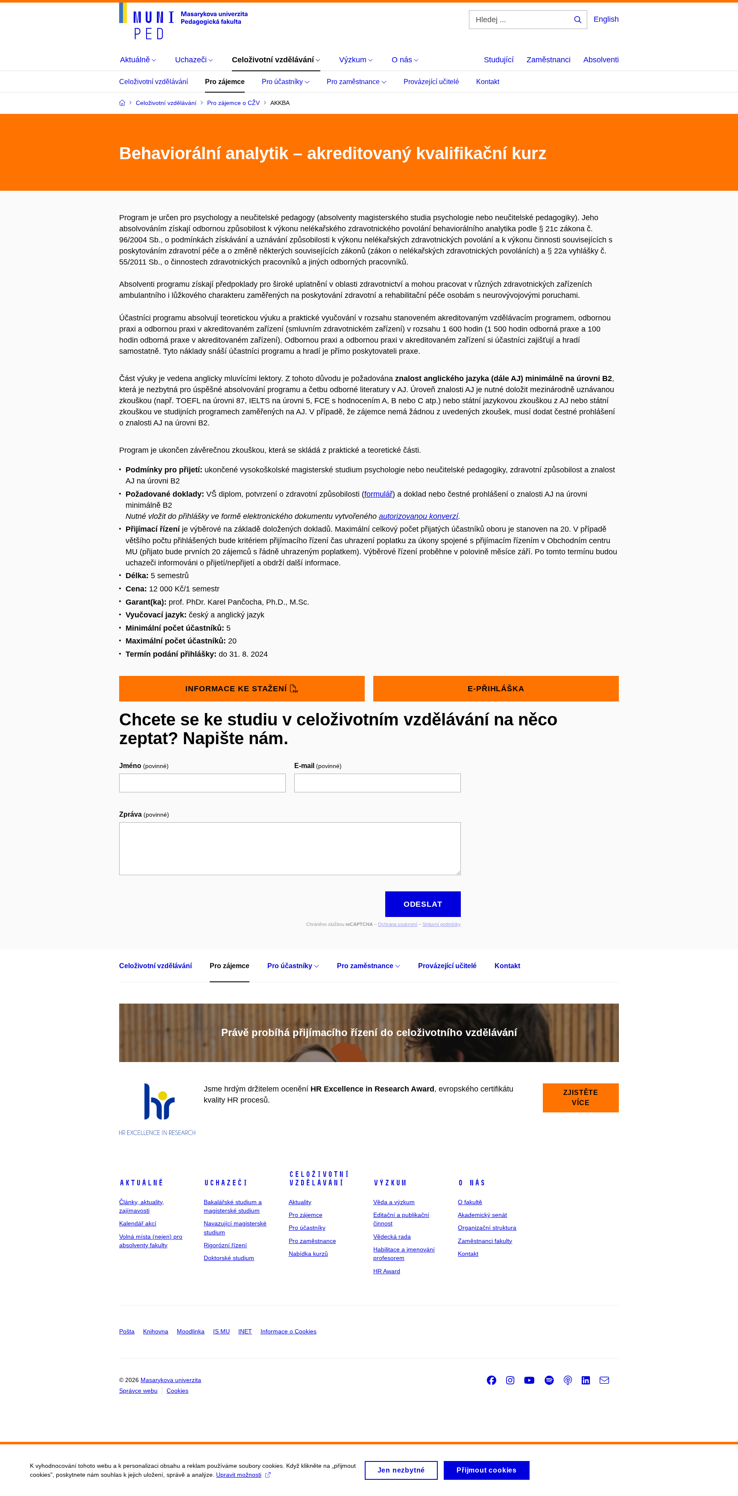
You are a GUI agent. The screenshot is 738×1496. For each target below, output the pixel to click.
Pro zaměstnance (354, 81)
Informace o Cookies (288, 1331)
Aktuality (300, 1202)
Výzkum (390, 1182)
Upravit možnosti (238, 1474)
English (606, 19)
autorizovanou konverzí (418, 516)
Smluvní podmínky (441, 924)
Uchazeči (226, 1182)
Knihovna (155, 1331)
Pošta (127, 1331)
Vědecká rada (392, 1236)
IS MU (221, 1331)
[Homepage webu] (183, 21)
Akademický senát (482, 1214)
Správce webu (138, 1390)
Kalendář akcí (137, 1223)
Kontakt (487, 81)
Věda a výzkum (394, 1202)
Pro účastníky (283, 81)
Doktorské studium (229, 1257)
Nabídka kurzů (308, 1253)
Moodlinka (191, 1331)
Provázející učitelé (431, 81)
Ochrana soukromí (397, 924)
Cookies (177, 1390)
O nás (472, 1182)
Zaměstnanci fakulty (485, 1240)
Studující (499, 59)
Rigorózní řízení (225, 1245)
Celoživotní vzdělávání (153, 81)
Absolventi (601, 59)
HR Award (386, 1271)
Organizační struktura (487, 1227)
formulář (378, 494)
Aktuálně (141, 1182)
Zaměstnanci (549, 59)
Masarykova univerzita (171, 1380)
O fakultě (470, 1202)
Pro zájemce (225, 81)
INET (245, 1331)
